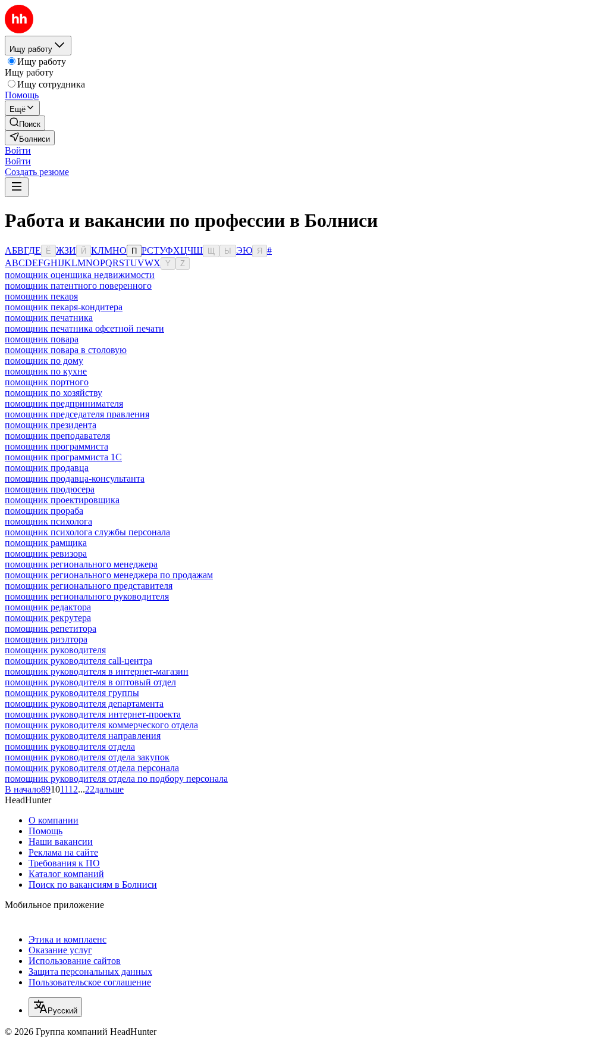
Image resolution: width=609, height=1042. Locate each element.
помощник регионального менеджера (81, 564)
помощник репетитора (50, 628)
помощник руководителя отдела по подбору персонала (116, 778)
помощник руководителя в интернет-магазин (97, 671)
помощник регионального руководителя (87, 596)
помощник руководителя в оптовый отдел (90, 682)
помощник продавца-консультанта (75, 478)
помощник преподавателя (57, 435)
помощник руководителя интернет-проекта (93, 714)
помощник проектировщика (62, 500)
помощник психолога (48, 521)
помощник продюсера (50, 489)
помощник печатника (49, 318)
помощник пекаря (41, 296)
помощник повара (42, 339)
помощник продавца (47, 468)
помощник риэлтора (46, 639)
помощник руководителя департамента (84, 703)
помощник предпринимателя (64, 403)
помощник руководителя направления (83, 736)
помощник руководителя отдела (70, 746)
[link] (25, 123)
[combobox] (55, 1007)
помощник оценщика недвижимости (80, 275)
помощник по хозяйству (53, 393)
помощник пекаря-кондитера (64, 307)
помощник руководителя (55, 650)
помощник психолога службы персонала (87, 532)
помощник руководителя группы (72, 693)
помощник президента (50, 425)
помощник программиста (56, 446)
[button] (18, 150)
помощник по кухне (46, 371)
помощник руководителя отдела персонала (92, 768)
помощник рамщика (46, 543)
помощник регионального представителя (88, 586)
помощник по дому (44, 360)
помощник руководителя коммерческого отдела (101, 725)
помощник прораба (44, 511)
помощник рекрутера (48, 618)
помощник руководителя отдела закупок (87, 757)
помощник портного (47, 382)
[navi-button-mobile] (17, 187)
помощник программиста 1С (63, 457)
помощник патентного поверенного (78, 285)
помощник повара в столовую (66, 350)
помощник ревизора (46, 553)
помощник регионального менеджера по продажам (109, 575)
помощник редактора (48, 607)
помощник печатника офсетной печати (84, 328)
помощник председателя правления (77, 414)
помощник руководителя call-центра (78, 661)
